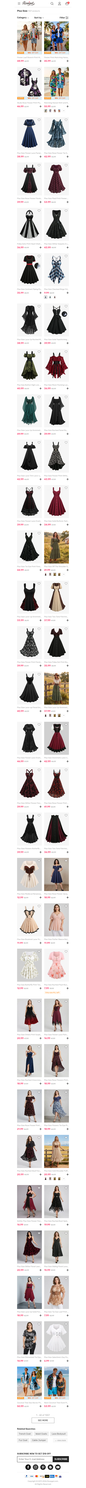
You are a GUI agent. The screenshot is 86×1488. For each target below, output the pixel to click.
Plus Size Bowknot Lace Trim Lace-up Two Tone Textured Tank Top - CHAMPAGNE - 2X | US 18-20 (29, 939)
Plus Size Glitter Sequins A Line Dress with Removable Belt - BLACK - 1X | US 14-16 (56, 244)
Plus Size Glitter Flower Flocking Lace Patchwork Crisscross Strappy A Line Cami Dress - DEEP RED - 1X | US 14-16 (29, 803)
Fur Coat (23, 1440)
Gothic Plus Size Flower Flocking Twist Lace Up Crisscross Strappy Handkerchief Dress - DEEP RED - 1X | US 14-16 (29, 1221)
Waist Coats (41, 1434)
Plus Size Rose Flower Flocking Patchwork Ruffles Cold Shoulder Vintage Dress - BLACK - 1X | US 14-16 (29, 198)
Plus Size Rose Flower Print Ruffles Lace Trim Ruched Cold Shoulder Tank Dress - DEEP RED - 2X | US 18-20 (29, 1125)
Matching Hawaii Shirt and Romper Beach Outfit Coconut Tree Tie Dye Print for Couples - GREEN (56, 103)
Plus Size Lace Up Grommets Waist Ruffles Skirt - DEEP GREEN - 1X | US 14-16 (56, 707)
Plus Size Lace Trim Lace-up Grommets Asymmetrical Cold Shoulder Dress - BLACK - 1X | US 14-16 (29, 476)
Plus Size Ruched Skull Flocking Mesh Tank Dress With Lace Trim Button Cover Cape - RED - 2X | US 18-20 (29, 1171)
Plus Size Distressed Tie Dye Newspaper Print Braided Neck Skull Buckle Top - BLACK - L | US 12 (29, 1357)
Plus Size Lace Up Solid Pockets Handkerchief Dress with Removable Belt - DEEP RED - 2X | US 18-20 (29, 1312)
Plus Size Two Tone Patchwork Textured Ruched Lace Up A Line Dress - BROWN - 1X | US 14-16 (56, 617)
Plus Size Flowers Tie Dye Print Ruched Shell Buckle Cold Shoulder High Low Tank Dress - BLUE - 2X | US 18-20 (56, 1125)
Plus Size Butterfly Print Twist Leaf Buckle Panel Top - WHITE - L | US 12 (29, 985)
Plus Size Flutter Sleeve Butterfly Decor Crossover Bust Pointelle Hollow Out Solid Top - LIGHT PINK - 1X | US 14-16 (56, 939)
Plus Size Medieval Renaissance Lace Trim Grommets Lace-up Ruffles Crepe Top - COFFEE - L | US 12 (29, 894)
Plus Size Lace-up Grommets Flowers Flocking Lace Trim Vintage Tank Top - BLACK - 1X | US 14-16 (29, 617)
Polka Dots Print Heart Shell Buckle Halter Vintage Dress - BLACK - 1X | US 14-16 (29, 244)
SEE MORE (43, 1420)
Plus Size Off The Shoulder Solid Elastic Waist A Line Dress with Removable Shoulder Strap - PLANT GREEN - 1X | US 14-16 (56, 566)
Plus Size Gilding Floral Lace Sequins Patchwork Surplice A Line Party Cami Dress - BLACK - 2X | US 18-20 (56, 1266)
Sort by (38, 17)
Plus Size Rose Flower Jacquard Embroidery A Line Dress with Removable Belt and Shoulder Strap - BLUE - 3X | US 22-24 (56, 894)
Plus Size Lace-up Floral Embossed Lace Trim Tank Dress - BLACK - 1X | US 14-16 (29, 707)
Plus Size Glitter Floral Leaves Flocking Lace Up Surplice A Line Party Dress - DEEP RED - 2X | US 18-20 (29, 1266)
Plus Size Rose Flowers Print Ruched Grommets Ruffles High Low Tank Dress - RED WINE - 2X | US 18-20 (56, 1080)
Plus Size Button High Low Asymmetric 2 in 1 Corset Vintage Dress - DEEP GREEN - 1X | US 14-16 (29, 385)
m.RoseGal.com (30, 3)
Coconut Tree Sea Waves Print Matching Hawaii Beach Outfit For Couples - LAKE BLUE (29, 1403)
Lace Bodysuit (59, 1434)
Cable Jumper (39, 1440)
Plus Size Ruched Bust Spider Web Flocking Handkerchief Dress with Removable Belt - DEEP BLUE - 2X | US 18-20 (56, 1221)
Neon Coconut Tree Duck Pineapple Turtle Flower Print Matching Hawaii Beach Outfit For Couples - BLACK (56, 1403)
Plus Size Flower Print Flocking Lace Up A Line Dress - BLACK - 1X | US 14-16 (29, 662)
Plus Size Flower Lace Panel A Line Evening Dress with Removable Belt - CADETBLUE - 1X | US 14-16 (29, 153)
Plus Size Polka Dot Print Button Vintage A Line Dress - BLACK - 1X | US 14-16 (56, 662)
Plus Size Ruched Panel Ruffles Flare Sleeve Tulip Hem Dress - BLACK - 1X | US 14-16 (56, 430)
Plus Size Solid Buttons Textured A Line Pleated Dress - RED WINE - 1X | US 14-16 (56, 521)
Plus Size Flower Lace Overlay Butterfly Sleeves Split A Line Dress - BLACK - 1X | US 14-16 (29, 758)
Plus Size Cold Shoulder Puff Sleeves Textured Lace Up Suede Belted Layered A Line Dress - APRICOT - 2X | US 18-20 (56, 1171)
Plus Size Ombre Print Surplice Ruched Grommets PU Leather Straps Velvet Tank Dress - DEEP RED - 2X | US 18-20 (29, 1035)
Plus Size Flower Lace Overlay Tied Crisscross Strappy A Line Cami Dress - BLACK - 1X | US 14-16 (29, 521)
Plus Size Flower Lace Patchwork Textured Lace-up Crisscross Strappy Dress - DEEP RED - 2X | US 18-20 (56, 1035)
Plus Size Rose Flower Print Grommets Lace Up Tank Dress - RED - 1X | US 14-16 (56, 803)
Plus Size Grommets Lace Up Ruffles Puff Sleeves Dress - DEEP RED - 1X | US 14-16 (56, 758)
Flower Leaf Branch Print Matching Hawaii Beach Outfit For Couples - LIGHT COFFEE (29, 57)
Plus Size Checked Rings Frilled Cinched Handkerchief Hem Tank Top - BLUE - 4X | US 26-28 (56, 289)
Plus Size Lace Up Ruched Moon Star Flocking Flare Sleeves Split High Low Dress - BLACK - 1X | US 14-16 (29, 339)
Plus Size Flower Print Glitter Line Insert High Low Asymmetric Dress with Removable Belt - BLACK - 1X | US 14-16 (56, 476)
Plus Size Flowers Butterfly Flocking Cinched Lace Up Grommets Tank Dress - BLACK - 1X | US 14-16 (29, 848)
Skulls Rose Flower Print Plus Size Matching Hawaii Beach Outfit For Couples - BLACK (29, 103)
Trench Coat (25, 1434)
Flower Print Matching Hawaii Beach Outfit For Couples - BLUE (56, 57)
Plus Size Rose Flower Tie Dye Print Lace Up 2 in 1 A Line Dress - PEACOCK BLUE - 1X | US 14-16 (56, 153)
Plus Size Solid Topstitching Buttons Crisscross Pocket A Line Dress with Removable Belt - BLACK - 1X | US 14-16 (56, 339)
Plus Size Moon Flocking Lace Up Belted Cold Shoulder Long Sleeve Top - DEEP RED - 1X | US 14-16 (56, 385)
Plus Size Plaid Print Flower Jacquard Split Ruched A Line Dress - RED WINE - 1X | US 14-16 (56, 198)
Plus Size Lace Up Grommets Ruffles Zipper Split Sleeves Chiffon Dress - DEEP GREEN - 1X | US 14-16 (29, 430)
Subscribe (60, 1459)
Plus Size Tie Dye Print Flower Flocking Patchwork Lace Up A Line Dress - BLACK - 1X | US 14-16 (29, 566)
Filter (62, 17)
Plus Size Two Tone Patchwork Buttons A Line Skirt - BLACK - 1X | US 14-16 (56, 848)
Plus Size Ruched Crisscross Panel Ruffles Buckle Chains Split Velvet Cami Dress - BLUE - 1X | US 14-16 (29, 1080)
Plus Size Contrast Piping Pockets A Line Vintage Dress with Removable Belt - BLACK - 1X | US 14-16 (29, 289)
